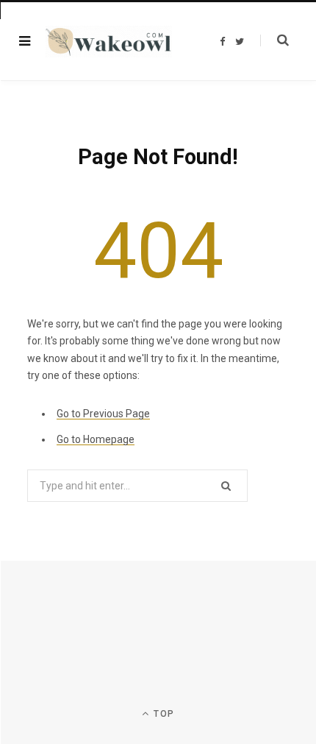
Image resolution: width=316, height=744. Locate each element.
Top (162, 714)
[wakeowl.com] (109, 41)
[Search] (274, 40)
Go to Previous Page (103, 413)
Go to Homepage (95, 439)
